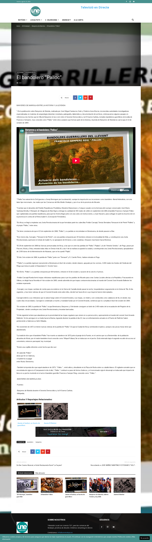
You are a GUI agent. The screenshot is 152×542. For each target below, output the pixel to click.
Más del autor (40, 473)
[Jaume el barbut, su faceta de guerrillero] (76, 485)
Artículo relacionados (25, 473)
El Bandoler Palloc (47, 494)
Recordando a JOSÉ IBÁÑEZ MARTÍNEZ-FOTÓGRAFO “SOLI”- (113, 465)
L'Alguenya (20, 491)
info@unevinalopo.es (65, 532)
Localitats (35, 20)
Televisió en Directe (95, 7)
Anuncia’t (66, 20)
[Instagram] (130, 1)
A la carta (78, 20)
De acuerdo (145, 538)
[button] (132, 20)
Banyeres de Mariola (38, 26)
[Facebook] (126, 1)
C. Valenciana (51, 20)
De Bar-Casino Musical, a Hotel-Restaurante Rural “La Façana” (39, 465)
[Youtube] (133, 1)
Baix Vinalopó (70, 491)
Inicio (18, 26)
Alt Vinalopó (26, 26)
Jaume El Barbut (119, 494)
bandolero (30, 442)
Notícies (21, 20)
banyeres (39, 442)
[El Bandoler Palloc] (52, 485)
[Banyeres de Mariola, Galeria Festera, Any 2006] (100, 485)
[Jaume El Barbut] (124, 485)
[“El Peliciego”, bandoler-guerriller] (27, 485)
